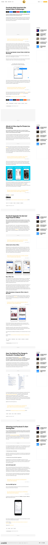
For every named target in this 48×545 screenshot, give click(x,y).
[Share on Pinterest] (18, 100)
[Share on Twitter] (14, 100)
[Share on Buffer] (7, 100)
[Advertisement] (18, 29)
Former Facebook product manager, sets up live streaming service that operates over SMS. (17, 157)
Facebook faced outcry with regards (11, 394)
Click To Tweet (26, 41)
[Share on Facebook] (11, 100)
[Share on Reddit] (25, 100)
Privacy (12, 528)
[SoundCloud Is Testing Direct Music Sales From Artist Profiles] (37, 42)
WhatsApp (15, 528)
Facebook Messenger (11, 103)
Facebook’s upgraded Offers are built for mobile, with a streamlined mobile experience (17, 240)
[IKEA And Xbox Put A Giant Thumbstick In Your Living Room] (37, 38)
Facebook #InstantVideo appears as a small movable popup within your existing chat (16, 88)
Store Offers (7, 340)
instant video (15, 103)
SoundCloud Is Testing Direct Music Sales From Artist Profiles (43, 43)
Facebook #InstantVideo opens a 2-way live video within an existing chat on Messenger (17, 39)
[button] (41, 2)
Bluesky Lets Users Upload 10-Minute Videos (43, 47)
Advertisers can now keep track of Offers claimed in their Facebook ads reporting (17, 256)
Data (6, 528)
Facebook (21, 93)
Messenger (19, 103)
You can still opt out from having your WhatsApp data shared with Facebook (17, 492)
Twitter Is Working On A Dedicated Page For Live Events (19, 199)
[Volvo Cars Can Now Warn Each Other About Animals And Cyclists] (37, 34)
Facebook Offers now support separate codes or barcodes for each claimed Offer (17, 302)
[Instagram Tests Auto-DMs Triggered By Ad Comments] (37, 30)
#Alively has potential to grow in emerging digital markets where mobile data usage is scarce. (17, 191)
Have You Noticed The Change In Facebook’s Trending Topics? (20, 334)
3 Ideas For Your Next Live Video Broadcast (17, 96)
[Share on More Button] (28, 100)
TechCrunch (12, 525)
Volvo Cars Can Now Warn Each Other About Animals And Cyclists (43, 34)
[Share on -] (7, 12)
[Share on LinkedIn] (21, 100)
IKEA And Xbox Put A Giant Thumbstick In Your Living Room (43, 39)
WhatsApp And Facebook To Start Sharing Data (18, 410)
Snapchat (26, 92)
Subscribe (45, 1)
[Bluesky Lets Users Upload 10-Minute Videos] (37, 46)
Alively (7, 147)
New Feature (23, 103)
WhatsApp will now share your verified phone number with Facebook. (16, 480)
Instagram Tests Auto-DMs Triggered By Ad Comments (43, 30)
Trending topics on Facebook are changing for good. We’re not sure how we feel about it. (17, 406)
